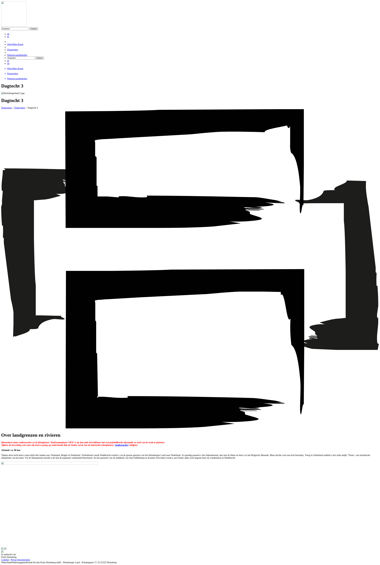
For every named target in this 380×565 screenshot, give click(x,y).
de (8, 34)
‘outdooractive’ (121, 445)
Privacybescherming (20, 559)
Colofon (5, 559)
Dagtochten (12, 49)
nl (8, 36)
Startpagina (6, 107)
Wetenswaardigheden (17, 55)
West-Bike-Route (15, 44)
